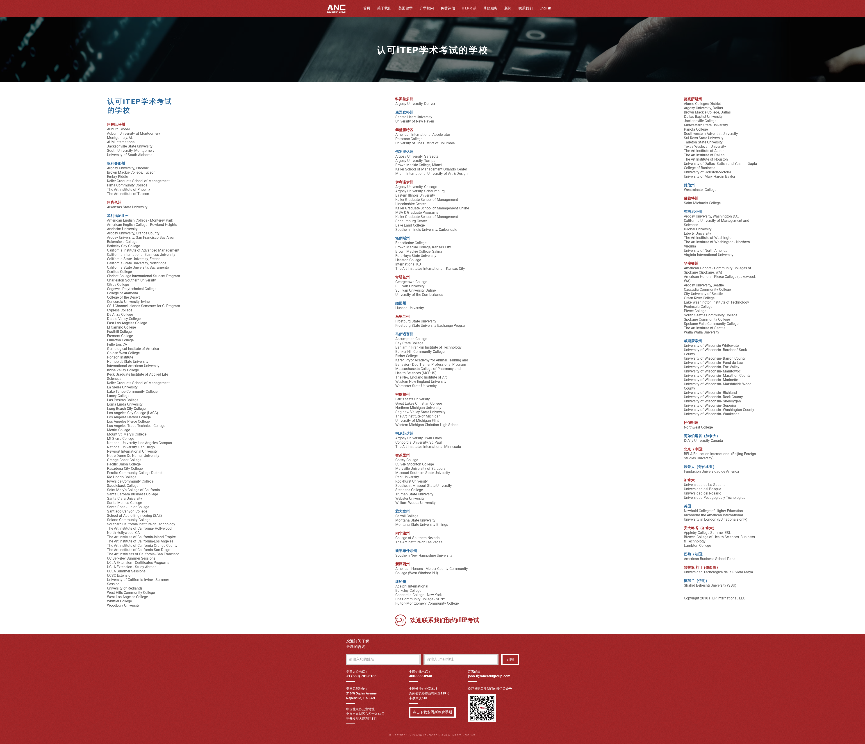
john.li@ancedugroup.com (489, 676)
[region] (400, 620)
